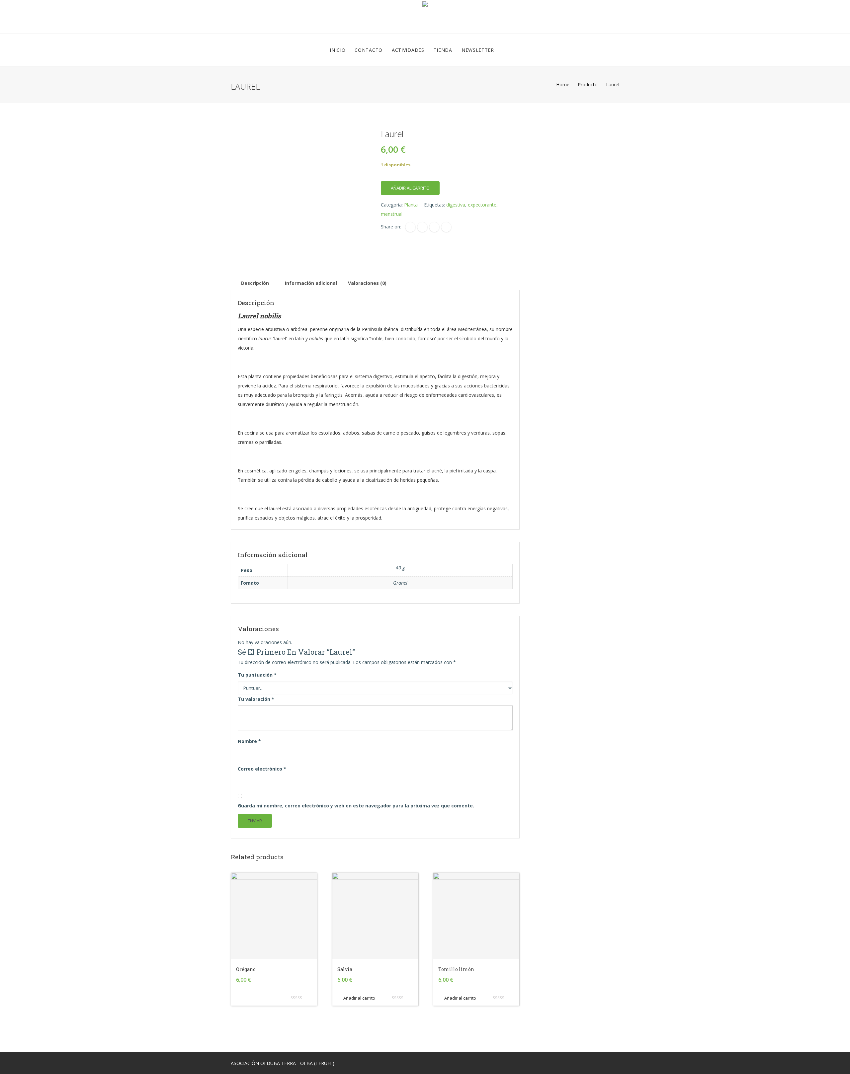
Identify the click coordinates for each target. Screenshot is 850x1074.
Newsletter (478, 50)
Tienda (443, 50)
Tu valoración (256, 699)
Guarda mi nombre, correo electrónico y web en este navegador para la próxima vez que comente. (356, 805)
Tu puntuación (257, 675)
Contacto (368, 50)
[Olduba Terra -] (425, 17)
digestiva (455, 205)
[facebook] (410, 227)
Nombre (249, 741)
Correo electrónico (262, 769)
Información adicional (311, 283)
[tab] (255, 283)
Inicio (337, 50)
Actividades (408, 50)
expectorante (482, 205)
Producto (588, 84)
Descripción (255, 283)
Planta (411, 205)
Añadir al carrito (410, 188)
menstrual (391, 214)
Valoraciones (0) (367, 283)
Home (562, 84)
